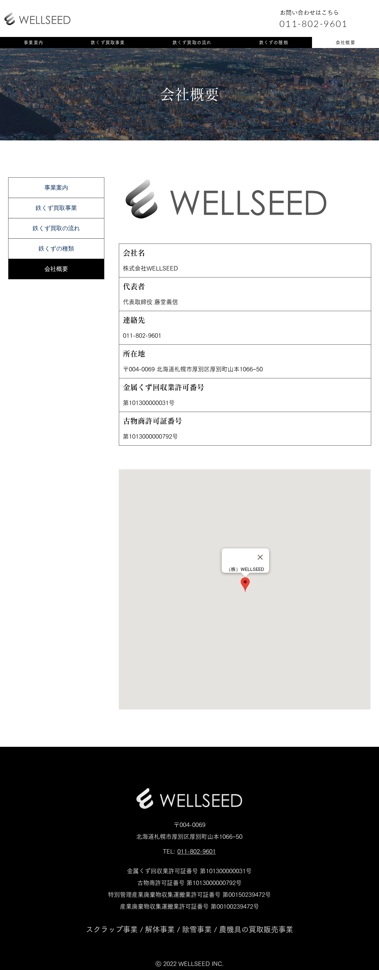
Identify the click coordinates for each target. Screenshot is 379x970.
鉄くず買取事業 (56, 208)
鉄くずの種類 (56, 248)
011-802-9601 (196, 851)
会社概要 (56, 269)
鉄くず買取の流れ (56, 228)
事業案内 (56, 187)
